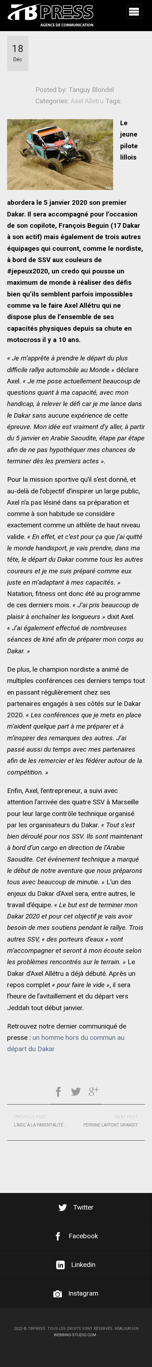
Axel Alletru (87, 101)
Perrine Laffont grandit (110, 1121)
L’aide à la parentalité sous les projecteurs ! (45, 1121)
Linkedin (83, 1265)
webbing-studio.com (75, 1335)
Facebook (83, 1236)
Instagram (83, 1293)
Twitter (83, 1207)
